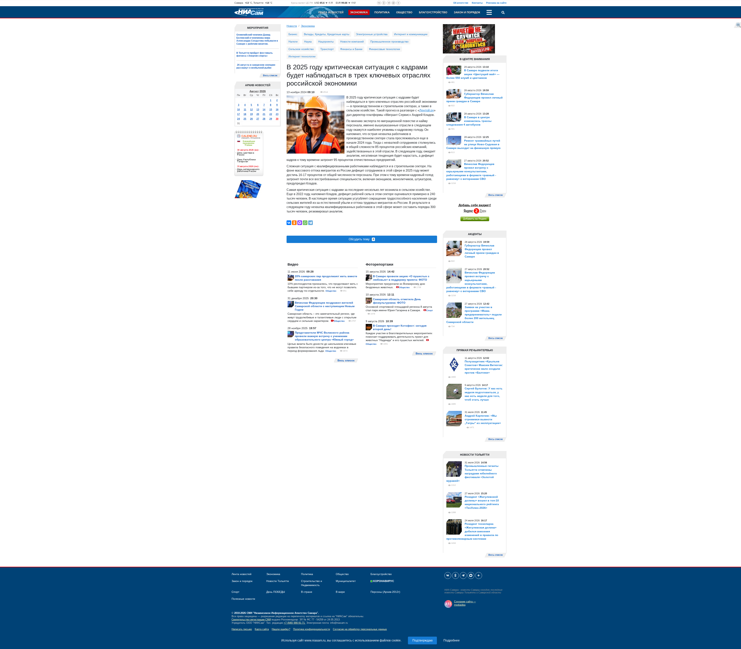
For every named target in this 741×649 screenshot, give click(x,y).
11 (245, 109)
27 (257, 118)
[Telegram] (310, 222)
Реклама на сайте (496, 3)
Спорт (429, 310)
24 (238, 118)
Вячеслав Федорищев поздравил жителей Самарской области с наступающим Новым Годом (324, 306)
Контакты (477, 3)
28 (264, 118)
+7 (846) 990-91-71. (294, 622)
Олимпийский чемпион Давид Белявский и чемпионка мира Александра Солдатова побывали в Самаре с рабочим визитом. (257, 39)
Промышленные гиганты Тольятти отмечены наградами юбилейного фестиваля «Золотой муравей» (472, 473)
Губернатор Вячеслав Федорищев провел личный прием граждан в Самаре (474, 97)
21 (264, 114)
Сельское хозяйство (301, 49)
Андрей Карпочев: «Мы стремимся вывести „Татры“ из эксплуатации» (483, 419)
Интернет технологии (302, 56)
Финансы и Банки (351, 49)
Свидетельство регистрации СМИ (251, 619)
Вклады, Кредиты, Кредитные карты (326, 34)
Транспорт (327, 49)
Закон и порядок (467, 12)
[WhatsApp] (305, 222)
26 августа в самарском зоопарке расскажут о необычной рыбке (255, 66)
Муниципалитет (346, 581)
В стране (306, 591)
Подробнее (451, 640)
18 (245, 114)
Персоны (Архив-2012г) (385, 591)
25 (245, 118)
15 (270, 109)
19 (251, 114)
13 (257, 109)
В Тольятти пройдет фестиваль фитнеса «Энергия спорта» (254, 54)
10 (238, 109)
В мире (340, 591)
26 (251, 118)
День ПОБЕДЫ (275, 591)
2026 (263, 91)
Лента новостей (330, 12)
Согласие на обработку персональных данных (360, 629)
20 (257, 114)
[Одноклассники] (294, 222)
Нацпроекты (326, 41)
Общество (404, 12)
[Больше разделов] (489, 13)
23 (277, 114)
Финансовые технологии (384, 49)
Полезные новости (243, 598)
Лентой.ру (426, 110)
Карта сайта (262, 629)
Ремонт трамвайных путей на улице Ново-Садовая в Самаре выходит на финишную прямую (473, 144)
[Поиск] (503, 13)
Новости (292, 25)
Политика (382, 12)
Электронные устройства (371, 34)
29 (270, 118)
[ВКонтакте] (289, 222)
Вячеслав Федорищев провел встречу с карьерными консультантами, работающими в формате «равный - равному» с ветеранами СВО (471, 171)
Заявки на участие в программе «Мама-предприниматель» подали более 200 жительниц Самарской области (474, 315)
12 (251, 109)
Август (254, 91)
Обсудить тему (361, 239)
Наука (308, 41)
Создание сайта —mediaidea (465, 603)
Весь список (270, 75)
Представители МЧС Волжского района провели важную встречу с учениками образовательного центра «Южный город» (324, 336)
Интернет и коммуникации (410, 34)
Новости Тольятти (277, 581)
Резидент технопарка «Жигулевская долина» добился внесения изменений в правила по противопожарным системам (472, 531)
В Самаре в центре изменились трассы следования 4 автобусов (468, 121)
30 (277, 118)
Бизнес (292, 34)
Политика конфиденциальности (311, 629)
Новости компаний (352, 41)
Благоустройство (433, 12)
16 (277, 109)
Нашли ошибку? (281, 629)
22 (270, 114)
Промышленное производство (389, 41)
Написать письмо (242, 629)
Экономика (359, 12)
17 (238, 114)
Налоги (293, 41)
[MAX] (299, 222)
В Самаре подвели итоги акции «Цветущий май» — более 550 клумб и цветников (472, 74)
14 (264, 109)
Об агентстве (460, 3)
